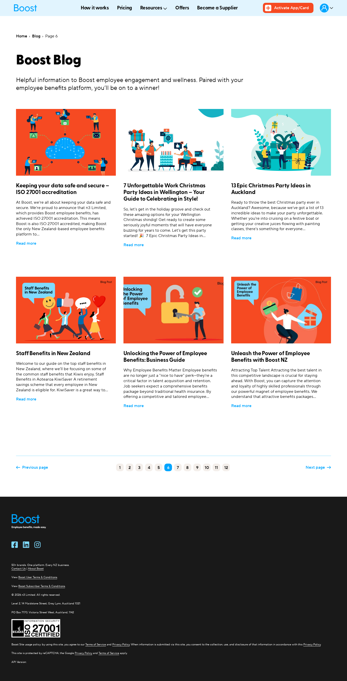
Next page (315, 467)
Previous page (35, 467)
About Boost (36, 568)
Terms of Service (95, 644)
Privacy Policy (121, 644)
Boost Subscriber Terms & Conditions (41, 586)
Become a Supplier (217, 8)
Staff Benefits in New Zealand (53, 354)
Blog (36, 36)
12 (226, 467)
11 (216, 467)
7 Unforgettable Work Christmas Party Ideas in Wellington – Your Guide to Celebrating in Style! (164, 192)
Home (21, 36)
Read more (26, 243)
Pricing (124, 8)
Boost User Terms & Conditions (37, 577)
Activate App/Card (291, 8)
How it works (95, 8)
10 (207, 467)
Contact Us (18, 568)
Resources (151, 8)
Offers (182, 8)
